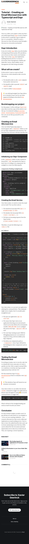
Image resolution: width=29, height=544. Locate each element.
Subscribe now (16, 510)
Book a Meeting (14, 521)
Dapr (16, 35)
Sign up (14, 518)
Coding (3, 9)
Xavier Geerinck (11, 22)
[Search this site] (24, 2)
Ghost (23, 532)
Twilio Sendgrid (16, 88)
